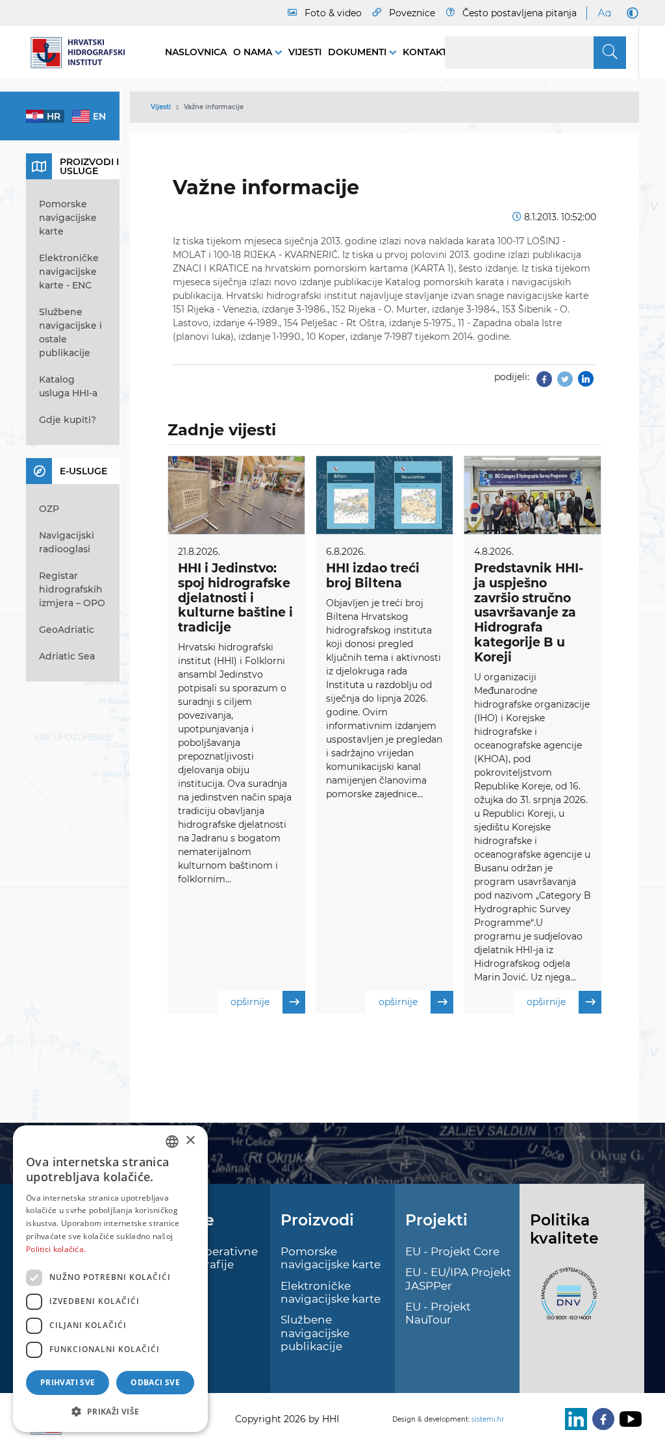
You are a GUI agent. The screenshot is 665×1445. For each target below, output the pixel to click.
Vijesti (304, 52)
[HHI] (82, 52)
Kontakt (425, 52)
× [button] (190, 1140)
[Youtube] (628, 1419)
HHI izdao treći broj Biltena (373, 576)
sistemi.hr (487, 1419)
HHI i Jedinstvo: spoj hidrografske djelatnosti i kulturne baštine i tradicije (235, 598)
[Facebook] (544, 383)
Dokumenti (358, 52)
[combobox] (172, 1141)
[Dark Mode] (630, 13)
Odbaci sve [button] (155, 1382)
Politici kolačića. (56, 1249)
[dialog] (110, 1278)
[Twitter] (565, 383)
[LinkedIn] (573, 1419)
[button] (110, 1411)
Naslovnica (196, 52)
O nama (254, 52)
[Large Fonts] (604, 13)
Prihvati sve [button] (67, 1382)
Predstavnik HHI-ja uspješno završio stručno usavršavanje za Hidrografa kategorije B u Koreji (528, 613)
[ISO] (565, 1300)
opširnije (250, 1002)
